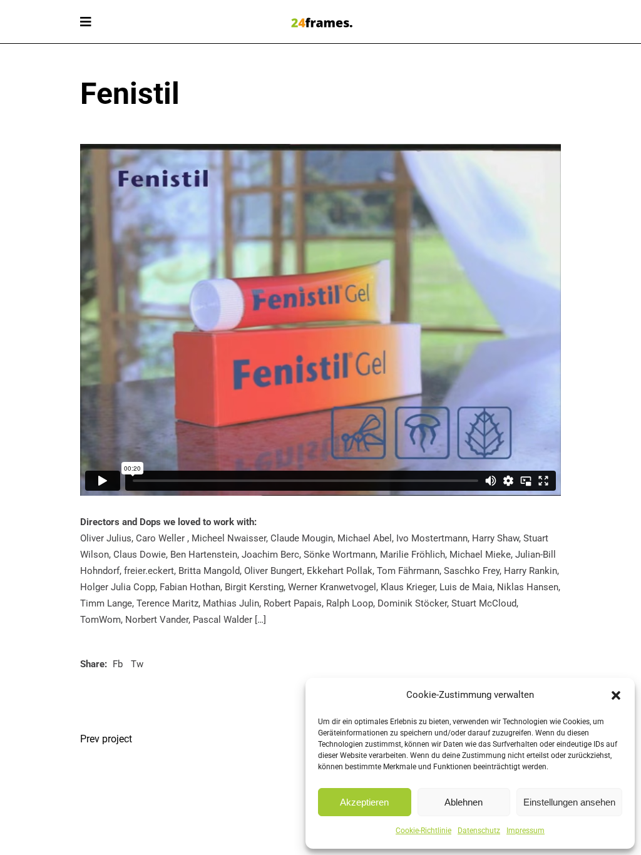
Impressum (525, 830)
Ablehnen (463, 802)
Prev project (106, 739)
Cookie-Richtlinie (423, 830)
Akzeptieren (364, 802)
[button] (616, 695)
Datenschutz (479, 830)
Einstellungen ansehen (569, 802)
